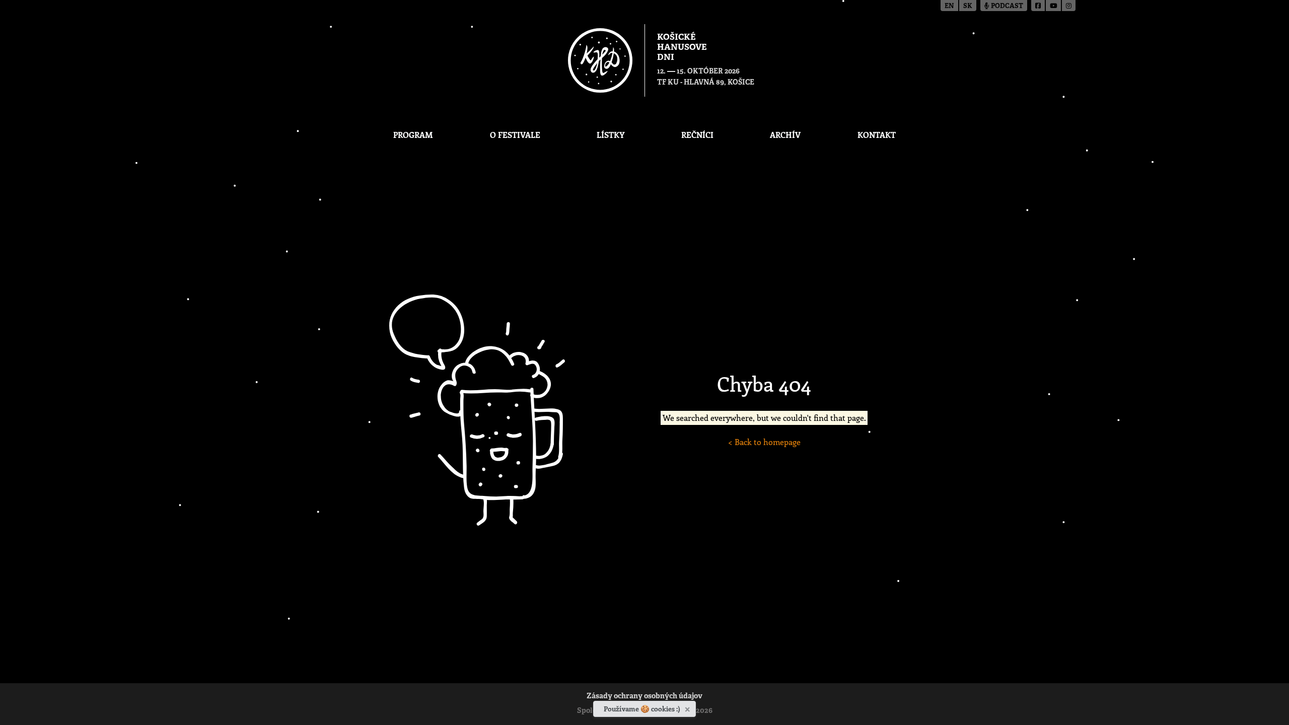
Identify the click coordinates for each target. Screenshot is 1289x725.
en (949, 6)
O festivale (515, 134)
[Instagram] (1069, 5)
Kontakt (876, 134)
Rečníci (697, 134)
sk (967, 6)
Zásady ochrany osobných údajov (644, 696)
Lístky (610, 134)
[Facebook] (1038, 5)
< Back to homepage (764, 442)
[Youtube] (1054, 5)
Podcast (1006, 6)
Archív (785, 134)
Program (413, 134)
